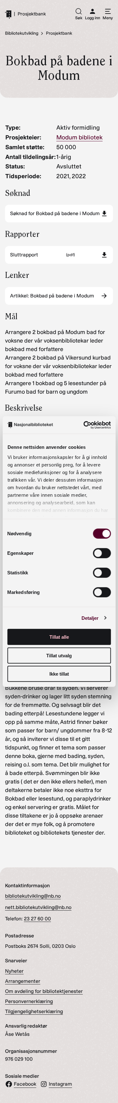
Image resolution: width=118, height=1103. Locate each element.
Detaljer (90, 617)
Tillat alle (59, 637)
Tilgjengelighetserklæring (34, 1011)
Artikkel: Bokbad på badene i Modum (52, 296)
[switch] (102, 553)
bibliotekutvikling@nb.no (33, 896)
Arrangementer (22, 981)
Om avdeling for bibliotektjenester (44, 991)
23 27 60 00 (37, 919)
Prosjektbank (32, 14)
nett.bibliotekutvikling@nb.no (38, 907)
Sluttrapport (42, 255)
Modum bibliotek (79, 137)
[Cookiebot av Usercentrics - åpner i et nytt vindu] (84, 425)
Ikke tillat (59, 674)
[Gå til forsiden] (8, 14)
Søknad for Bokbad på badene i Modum (55, 213)
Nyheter (14, 971)
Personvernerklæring (29, 1001)
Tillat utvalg (59, 655)
